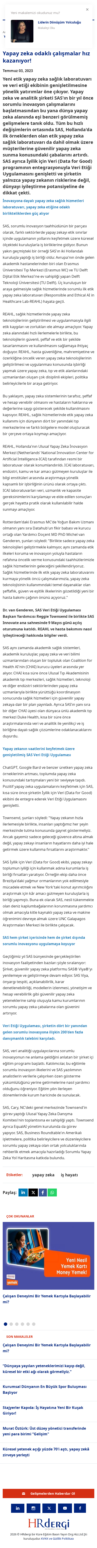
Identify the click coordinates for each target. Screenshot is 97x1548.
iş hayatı (69, 1174)
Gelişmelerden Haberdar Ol (52, 1493)
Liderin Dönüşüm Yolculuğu (59, 22)
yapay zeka (43, 1174)
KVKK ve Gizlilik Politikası (57, 1538)
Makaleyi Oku (46, 28)
